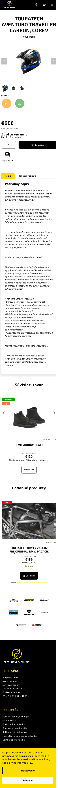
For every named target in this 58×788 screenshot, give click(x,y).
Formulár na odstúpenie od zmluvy (20, 735)
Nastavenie (28, 770)
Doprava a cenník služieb (15, 728)
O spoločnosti (9, 720)
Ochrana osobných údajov (15, 716)
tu (31, 762)
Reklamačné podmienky (14, 732)
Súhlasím (28, 780)
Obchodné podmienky (13, 724)
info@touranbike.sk (12, 688)
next (54, 412)
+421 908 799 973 (11, 685)
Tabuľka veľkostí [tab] (27, 175)
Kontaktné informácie (13, 739)
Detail (27, 469)
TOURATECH (29, 37)
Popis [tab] (8, 175)
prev (3, 412)
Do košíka (39, 144)
